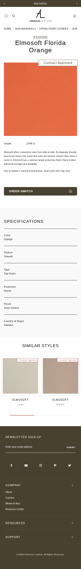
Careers (10, 497)
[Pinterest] (55, 465)
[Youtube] (26, 465)
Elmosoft (20, 399)
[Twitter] (69, 465)
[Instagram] (40, 465)
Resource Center (15, 509)
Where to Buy (13, 503)
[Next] (77, 3)
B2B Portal (40, 3)
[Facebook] (11, 465)
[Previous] (4, 3)
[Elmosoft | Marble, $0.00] (60, 376)
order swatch (21, 191)
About (9, 492)
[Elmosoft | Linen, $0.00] (20, 376)
